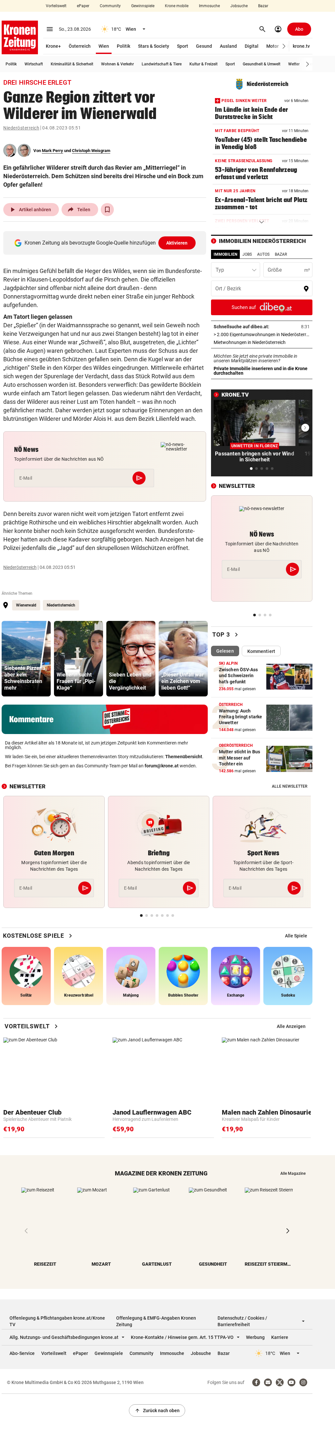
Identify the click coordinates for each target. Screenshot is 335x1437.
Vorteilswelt (56, 6)
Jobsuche (239, 6)
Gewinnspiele (142, 6)
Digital (251, 46)
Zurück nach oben (157, 1410)
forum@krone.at (162, 765)
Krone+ (53, 46)
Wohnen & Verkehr (117, 64)
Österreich (80, 46)
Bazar (263, 6)
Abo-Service (22, 1353)
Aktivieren (177, 243)
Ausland (228, 46)
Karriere (279, 1337)
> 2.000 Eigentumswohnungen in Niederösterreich (262, 334)
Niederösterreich (21, 127)
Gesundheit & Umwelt (261, 64)
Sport (182, 46)
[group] (26, 658)
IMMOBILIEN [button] (225, 254)
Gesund (204, 46)
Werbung (255, 1337)
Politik (123, 46)
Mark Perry (52, 150)
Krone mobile (176, 6)
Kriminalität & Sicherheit (72, 64)
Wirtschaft (34, 64)
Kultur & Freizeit (203, 64)
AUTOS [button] (263, 254)
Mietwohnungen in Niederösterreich (262, 342)
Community (110, 6)
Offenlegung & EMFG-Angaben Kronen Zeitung (156, 1321)
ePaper (83, 6)
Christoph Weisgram (91, 150)
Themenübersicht (183, 756)
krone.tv (301, 46)
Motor (272, 46)
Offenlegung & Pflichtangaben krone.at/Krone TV (57, 1321)
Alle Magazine (293, 1173)
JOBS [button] (247, 254)
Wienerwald (26, 605)
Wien (103, 46)
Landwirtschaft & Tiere (162, 64)
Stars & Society (153, 46)
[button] (284, 46)
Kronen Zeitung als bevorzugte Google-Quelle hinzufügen (106, 243)
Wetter (294, 64)
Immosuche (209, 6)
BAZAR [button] (281, 254)
